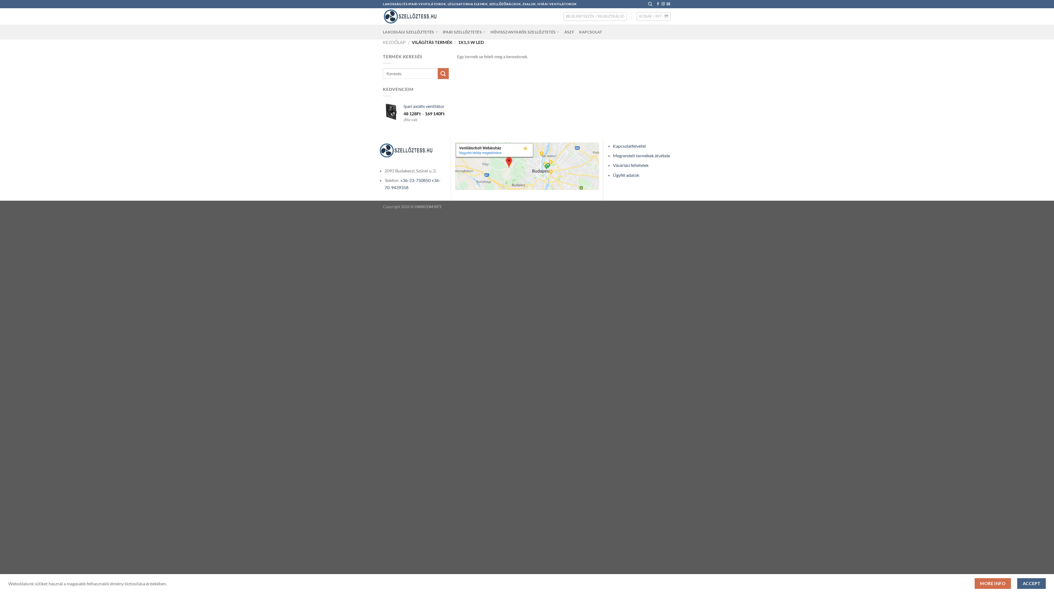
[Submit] (443, 73)
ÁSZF (569, 32)
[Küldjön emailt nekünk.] (668, 4)
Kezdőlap (394, 42)
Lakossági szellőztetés (408, 32)
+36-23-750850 (415, 180)
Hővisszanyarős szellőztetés (523, 32)
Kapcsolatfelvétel (629, 146)
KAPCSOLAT (590, 32)
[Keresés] (650, 4)
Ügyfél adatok (626, 175)
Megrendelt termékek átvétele (641, 155)
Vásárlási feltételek (631, 165)
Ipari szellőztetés (462, 32)
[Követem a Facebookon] (658, 4)
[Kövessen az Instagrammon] (663, 4)
